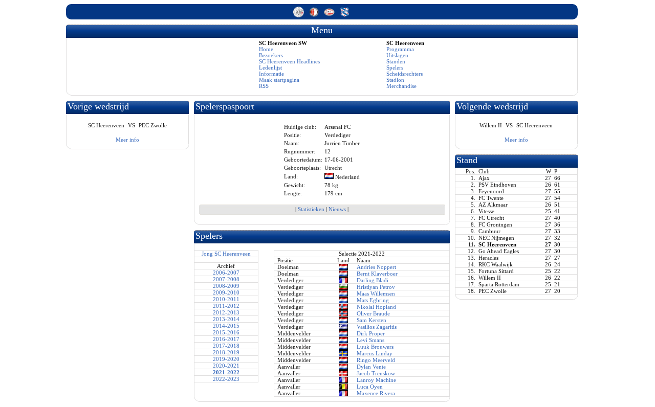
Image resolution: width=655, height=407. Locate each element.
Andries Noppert (376, 267)
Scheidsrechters (404, 74)
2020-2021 (226, 366)
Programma (400, 49)
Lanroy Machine (376, 380)
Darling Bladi (372, 280)
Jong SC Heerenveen (226, 254)
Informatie (271, 74)
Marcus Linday (374, 353)
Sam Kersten (371, 320)
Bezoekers (271, 55)
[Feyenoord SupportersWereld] (315, 15)
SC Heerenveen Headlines (289, 61)
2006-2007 (226, 272)
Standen (395, 61)
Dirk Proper (371, 333)
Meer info (127, 140)
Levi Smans (370, 340)
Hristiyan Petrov (376, 287)
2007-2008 (226, 279)
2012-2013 (226, 312)
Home (266, 49)
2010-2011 (226, 299)
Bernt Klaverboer (377, 273)
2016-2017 (226, 339)
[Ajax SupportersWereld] (299, 15)
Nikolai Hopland (376, 307)
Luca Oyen (370, 386)
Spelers (394, 67)
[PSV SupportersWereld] (330, 15)
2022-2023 (226, 379)
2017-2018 (226, 346)
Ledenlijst (270, 67)
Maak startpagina (279, 80)
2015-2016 (226, 332)
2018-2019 (226, 352)
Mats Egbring (373, 300)
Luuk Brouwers (375, 347)
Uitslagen (397, 55)
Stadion (395, 80)
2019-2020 (226, 359)
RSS (264, 86)
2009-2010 (226, 292)
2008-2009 (226, 286)
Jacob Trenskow (376, 373)
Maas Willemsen (376, 293)
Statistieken (311, 209)
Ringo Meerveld (376, 360)
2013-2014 (226, 319)
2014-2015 (226, 326)
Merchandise (401, 86)
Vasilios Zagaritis (377, 327)
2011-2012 (226, 306)
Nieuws (337, 209)
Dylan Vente (371, 367)
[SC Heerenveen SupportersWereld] (344, 15)
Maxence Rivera (376, 393)
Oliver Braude (373, 313)
